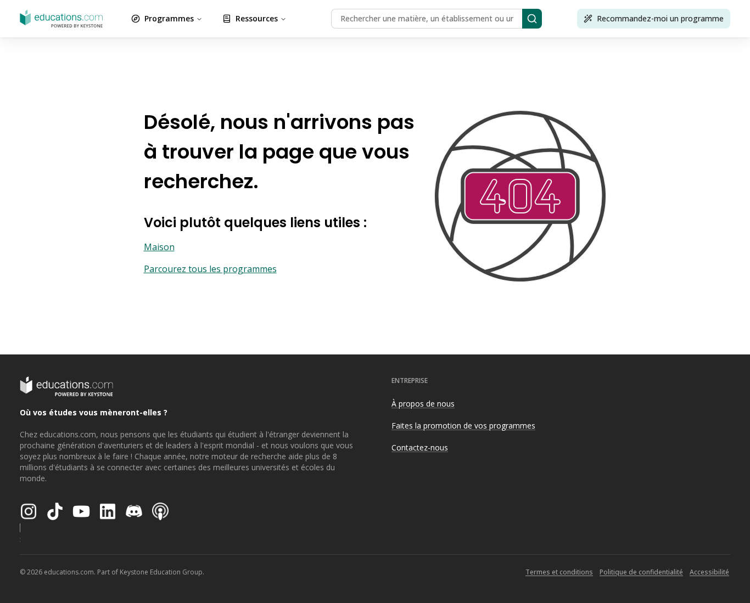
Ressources (257, 18)
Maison (159, 247)
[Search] (532, 19)
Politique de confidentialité (641, 572)
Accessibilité (709, 572)
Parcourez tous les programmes (210, 269)
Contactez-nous (419, 447)
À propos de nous (423, 403)
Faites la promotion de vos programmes (463, 425)
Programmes (169, 18)
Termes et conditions (559, 572)
